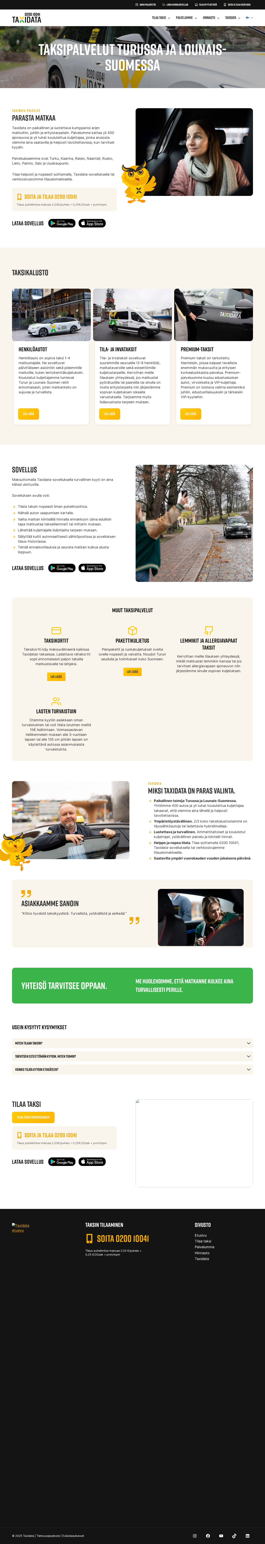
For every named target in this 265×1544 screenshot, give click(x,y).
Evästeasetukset (73, 1535)
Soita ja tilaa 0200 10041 (50, 196)
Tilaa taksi (159, 17)
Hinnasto (209, 17)
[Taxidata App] (61, 223)
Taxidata (230, 17)
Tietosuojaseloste (48, 1535)
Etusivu (201, 1235)
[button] (205, 5)
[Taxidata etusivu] (26, 17)
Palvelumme (184, 17)
